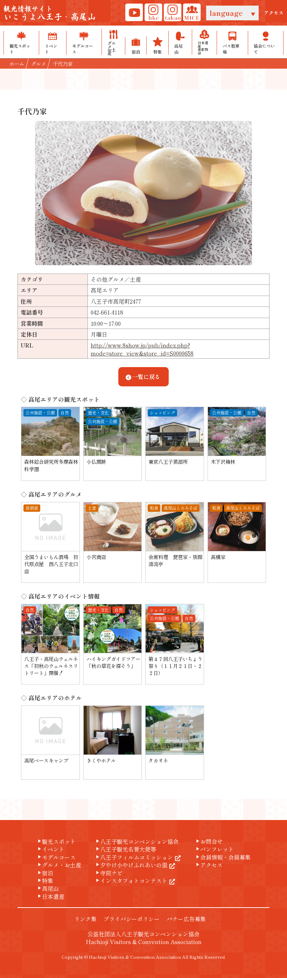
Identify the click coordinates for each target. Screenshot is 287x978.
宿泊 (44, 873)
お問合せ (209, 841)
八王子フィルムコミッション (133, 857)
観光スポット (56, 841)
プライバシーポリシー (132, 919)
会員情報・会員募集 (223, 857)
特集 (44, 880)
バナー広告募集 (186, 919)
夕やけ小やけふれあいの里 (130, 865)
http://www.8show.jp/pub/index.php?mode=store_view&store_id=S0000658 (142, 349)
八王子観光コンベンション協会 (136, 841)
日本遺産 (50, 896)
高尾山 (47, 888)
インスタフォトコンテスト (130, 880)
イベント (50, 849)
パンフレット (214, 849)
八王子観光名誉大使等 (125, 849)
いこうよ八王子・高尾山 (50, 13)
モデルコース (56, 857)
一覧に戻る (146, 376)
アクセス (274, 12)
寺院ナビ (108, 873)
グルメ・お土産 (58, 865)
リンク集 (85, 919)
